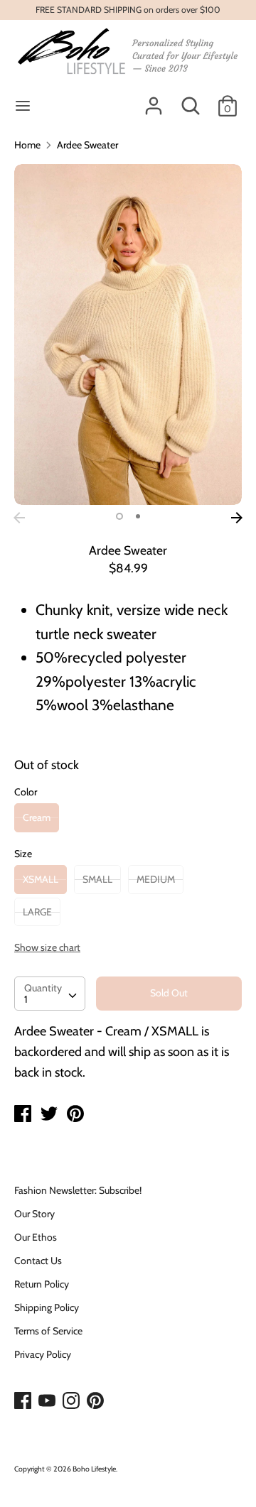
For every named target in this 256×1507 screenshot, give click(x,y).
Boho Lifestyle (94, 1469)
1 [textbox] (26, 999)
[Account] (153, 99)
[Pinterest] (97, 1401)
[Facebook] (24, 1401)
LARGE (37, 911)
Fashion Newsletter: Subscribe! (78, 1190)
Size (23, 853)
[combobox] (49, 993)
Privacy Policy (42, 1354)
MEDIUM (156, 879)
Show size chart (47, 947)
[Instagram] (72, 1401)
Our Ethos (35, 1237)
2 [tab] (138, 516)
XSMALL (40, 879)
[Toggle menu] (22, 105)
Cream (36, 817)
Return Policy (41, 1284)
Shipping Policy (46, 1307)
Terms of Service (48, 1330)
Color (25, 791)
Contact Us (38, 1260)
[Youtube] (48, 1401)
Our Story (34, 1213)
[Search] (190, 99)
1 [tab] (119, 516)
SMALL (97, 879)
